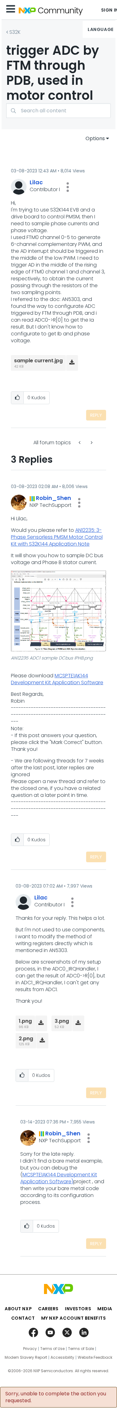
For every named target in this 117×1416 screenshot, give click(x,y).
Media (104, 1309)
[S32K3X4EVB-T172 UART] (91, 442)
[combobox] (58, 110)
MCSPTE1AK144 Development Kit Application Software (57, 679)
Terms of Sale (81, 1349)
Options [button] (95, 138)
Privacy (30, 1349)
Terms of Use (52, 1349)
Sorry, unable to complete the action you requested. (55, 1397)
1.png (25, 1021)
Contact (23, 1318)
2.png (26, 1038)
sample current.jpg (38, 360)
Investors (78, 1309)
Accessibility (62, 1357)
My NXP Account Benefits (73, 1318)
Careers (48, 1309)
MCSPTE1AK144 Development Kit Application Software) (58, 1178)
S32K (15, 32)
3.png (62, 1021)
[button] (68, 187)
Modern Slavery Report (26, 1357)
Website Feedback (95, 1357)
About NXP (18, 1309)
